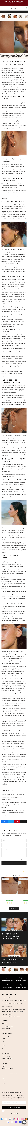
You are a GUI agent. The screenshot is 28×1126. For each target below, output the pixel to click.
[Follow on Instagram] (3, 994)
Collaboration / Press (7, 1033)
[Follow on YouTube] (11, 994)
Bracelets (4, 1081)
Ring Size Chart (5, 1066)
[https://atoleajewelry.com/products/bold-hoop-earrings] (14, 234)
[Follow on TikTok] (15, 994)
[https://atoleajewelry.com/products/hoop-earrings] (14, 143)
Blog (3, 1041)
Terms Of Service (6, 1061)
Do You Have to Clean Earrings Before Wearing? (11, 936)
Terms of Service (14, 835)
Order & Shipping (6, 1056)
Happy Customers (6, 1028)
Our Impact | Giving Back (7, 1026)
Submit (14, 863)
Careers (3, 1038)
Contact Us (4, 1051)
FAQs (3, 1048)
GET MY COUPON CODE (14, 1107)
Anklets (3, 1083)
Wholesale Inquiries (6, 1036)
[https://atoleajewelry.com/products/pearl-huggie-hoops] (14, 636)
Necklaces (4, 1076)
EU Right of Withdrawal (7, 1068)
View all (14, 908)
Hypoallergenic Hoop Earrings (8, 93)
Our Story (4, 1023)
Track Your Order (6, 1053)
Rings (3, 1078)
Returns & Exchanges (7, 1058)
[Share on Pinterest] (17, 821)
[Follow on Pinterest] (7, 994)
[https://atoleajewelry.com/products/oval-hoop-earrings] (14, 512)
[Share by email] (23, 821)
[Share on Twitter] (11, 821)
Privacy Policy (4, 835)
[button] (24, 11)
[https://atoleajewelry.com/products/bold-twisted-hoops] (14, 420)
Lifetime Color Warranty (7, 1031)
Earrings (4, 1086)
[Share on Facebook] (4, 821)
